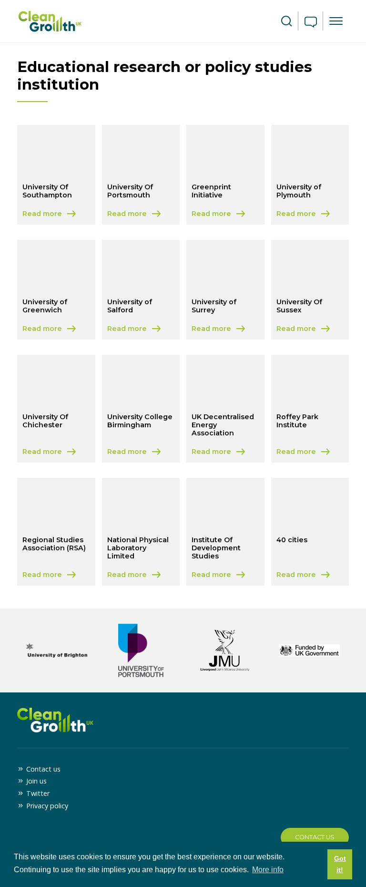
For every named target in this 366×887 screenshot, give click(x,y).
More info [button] (268, 870)
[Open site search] (286, 21)
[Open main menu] (336, 21)
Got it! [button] (340, 864)
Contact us (43, 769)
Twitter (38, 793)
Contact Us (315, 837)
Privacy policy (47, 805)
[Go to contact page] (311, 23)
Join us (36, 780)
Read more (56, 214)
